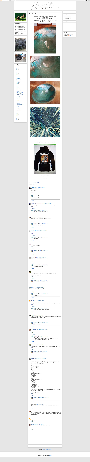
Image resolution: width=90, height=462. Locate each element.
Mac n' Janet (33, 287)
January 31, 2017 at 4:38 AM (42, 257)
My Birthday (18, 106)
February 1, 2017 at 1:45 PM (39, 404)
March (18, 88)
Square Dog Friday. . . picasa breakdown (19, 94)
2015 (17, 113)
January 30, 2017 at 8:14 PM (38, 217)
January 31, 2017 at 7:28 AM (40, 300)
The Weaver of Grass (34, 329)
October (18, 79)
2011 (16, 118)
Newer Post (31, 446)
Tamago (32, 315)
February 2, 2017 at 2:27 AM (42, 411)
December (18, 77)
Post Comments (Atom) (47, 449)
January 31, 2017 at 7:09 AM (40, 287)
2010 (17, 119)
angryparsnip (36, 195)
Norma (32, 418)
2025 (17, 65)
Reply (33, 200)
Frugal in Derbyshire (34, 257)
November (18, 78)
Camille (32, 217)
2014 (17, 114)
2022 (17, 69)
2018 (17, 74)
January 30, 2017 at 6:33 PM (43, 195)
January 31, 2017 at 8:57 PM (43, 351)
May (17, 86)
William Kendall (33, 187)
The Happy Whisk (34, 230)
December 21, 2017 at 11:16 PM (39, 424)
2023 (17, 68)
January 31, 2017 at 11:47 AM (42, 329)
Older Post (59, 446)
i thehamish (18, 103)
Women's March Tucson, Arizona (19, 98)
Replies (33, 208)
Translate (71, 35)
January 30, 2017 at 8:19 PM (43, 223)
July (17, 83)
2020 (17, 72)
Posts (66, 16)
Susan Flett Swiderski (34, 271)
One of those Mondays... (20, 92)
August (18, 82)
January (18, 91)
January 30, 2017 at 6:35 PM (43, 210)
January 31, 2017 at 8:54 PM (43, 322)
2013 (17, 115)
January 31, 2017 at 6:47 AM (43, 271)
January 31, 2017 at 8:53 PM (43, 308)
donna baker (33, 300)
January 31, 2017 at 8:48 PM (43, 250)
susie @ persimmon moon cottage (36, 203)
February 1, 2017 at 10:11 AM (43, 397)
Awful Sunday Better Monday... (19, 96)
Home (45, 446)
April (17, 87)
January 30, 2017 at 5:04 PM (47, 203)
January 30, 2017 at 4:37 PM (41, 187)
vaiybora (32, 424)
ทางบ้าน (32, 427)
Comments (67, 18)
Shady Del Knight (34, 358)
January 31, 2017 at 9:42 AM (38, 315)
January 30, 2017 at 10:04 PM (41, 230)
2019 (17, 73)
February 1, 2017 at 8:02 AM (41, 358)
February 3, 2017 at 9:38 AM (38, 418)
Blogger (50, 455)
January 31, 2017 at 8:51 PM (43, 280)
